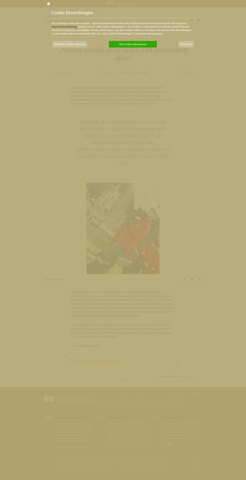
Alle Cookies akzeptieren (133, 44)
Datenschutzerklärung (64, 26)
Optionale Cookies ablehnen (70, 44)
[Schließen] (123, 3)
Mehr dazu (186, 44)
